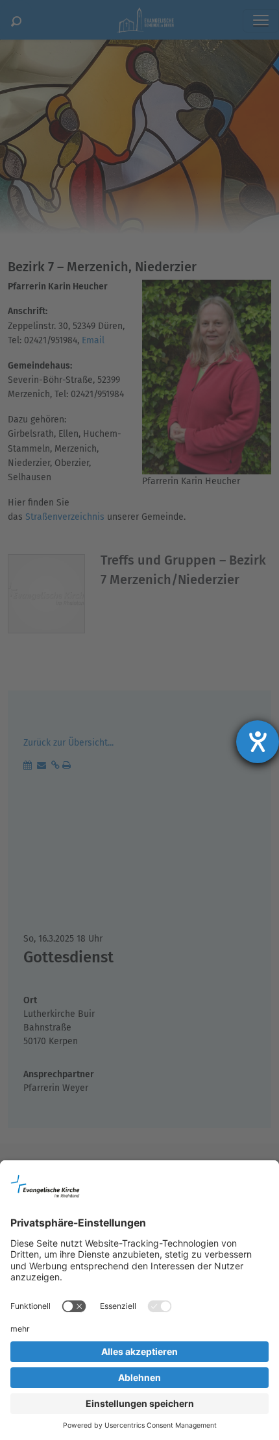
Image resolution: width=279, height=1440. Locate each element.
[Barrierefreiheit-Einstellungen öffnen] (257, 741)
